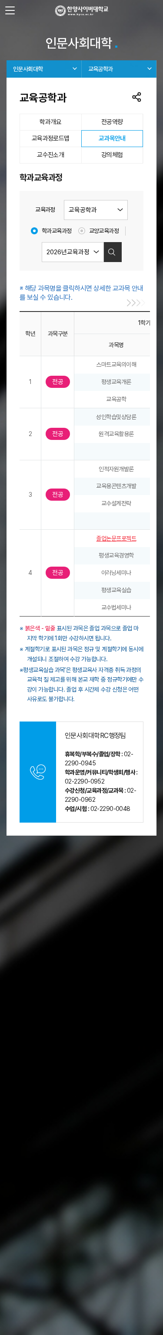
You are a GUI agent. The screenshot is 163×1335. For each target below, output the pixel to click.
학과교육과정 (57, 230)
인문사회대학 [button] (28, 69)
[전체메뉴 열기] (10, 11)
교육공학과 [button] (100, 69)
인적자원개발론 (116, 469)
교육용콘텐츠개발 (116, 485)
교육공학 (116, 399)
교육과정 (45, 209)
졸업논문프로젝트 (116, 538)
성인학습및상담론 (116, 416)
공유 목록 (136, 97)
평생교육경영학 (116, 555)
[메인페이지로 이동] (81, 11)
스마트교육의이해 (116, 364)
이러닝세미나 (116, 572)
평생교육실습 (116, 590)
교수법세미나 (116, 607)
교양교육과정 (104, 230)
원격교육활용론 (116, 433)
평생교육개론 (116, 381)
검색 (112, 252)
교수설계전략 (116, 503)
